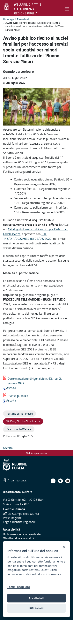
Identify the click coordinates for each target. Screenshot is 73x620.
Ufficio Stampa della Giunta (21, 513)
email (17, 504)
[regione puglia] (7, 6)
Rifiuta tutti (36, 608)
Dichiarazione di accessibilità (22, 534)
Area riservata (17, 480)
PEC (26, 504)
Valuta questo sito (36, 453)
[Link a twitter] (60, 480)
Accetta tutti (37, 598)
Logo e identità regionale (19, 522)
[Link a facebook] (53, 480)
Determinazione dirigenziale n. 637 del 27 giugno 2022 (35, 380)
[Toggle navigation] (67, 9)
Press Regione (12, 518)
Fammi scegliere (18, 586)
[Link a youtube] (67, 480)
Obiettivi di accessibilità (18, 538)
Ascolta (11, 388)
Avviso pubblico (18, 396)
